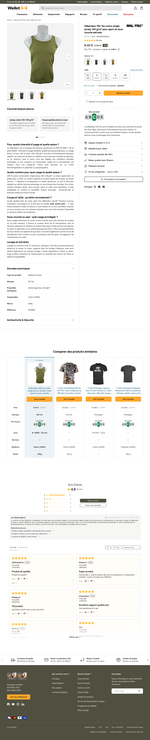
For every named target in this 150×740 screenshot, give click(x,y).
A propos (56, 678)
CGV (100, 727)
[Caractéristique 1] (37, 137)
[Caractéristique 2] (39, 137)
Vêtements (37, 14)
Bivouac (83, 14)
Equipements (54, 14)
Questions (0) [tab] (22, 547)
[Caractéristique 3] (41, 137)
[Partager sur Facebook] (99, 187)
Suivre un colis (84, 688)
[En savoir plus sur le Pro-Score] (94, 116)
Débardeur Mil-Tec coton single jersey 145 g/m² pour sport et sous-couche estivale (28, 20)
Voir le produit (39, 399)
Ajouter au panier (123, 93)
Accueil (9, 20)
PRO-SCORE (83, 710)
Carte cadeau (82, 2)
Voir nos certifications (18, 697)
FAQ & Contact (137, 2)
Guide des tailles (136, 70)
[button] (141, 8)
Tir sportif (97, 14)
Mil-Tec (87, 36)
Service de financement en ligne (91, 701)
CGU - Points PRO (117, 727)
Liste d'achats (96, 2)
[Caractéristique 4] (42, 137)
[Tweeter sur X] (95, 187)
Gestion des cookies (116, 732)
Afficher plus (74, 637)
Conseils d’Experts (59, 692)
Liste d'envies (83, 678)
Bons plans (128, 14)
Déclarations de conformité (134, 732)
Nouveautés (112, 14)
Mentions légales (90, 727)
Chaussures (22, 14)
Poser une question (93, 505)
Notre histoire (57, 683)
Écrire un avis (93, 501)
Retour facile (83, 692)
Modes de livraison (85, 697)
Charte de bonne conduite (135, 727)
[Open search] (108, 547)
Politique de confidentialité (98, 732)
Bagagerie (70, 14)
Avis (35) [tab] (13, 547)
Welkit (14, 727)
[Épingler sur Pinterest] (103, 187)
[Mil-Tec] (135, 25)
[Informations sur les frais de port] (118, 49)
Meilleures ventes (111, 2)
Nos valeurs (57, 688)
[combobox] (80, 8)
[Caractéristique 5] (44, 137)
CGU (106, 727)
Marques (124, 2)
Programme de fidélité (87, 706)
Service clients (84, 683)
